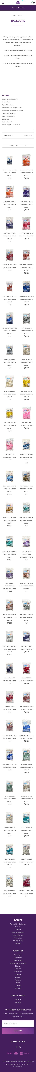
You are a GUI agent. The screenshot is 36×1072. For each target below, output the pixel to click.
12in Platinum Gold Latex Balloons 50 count (9, 520)
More (18, 983)
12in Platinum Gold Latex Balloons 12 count (26, 488)
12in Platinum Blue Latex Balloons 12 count (26, 457)
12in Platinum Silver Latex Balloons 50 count (9, 649)
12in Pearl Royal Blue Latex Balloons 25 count (9, 330)
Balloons (18, 969)
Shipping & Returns (18, 932)
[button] (18, 136)
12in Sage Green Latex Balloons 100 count (26, 767)
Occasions (18, 972)
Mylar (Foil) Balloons (8, 105)
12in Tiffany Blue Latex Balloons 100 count (26, 830)
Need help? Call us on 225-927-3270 (18, 1064)
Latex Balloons (6, 102)
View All (18, 1002)
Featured (18, 980)
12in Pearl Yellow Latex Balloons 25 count (10, 425)
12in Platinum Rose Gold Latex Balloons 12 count (26, 585)
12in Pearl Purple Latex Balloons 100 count (26, 204)
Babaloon (18, 1000)
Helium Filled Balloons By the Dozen (12, 107)
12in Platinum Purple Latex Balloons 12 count (26, 554)
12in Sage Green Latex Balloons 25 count (10, 798)
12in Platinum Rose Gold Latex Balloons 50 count (9, 617)
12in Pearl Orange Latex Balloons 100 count (26, 172)
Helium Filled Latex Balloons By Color (12, 110)
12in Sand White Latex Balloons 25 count (10, 830)
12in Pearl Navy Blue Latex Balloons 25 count (10, 172)
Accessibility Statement (18, 924)
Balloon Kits (5, 119)
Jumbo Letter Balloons (8, 116)
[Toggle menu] (2, 2)
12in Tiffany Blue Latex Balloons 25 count (10, 862)
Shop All (18, 988)
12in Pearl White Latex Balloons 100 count (26, 362)
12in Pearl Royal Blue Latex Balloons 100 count (26, 299)
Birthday (18, 966)
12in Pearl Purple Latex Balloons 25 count (10, 236)
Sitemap (18, 943)
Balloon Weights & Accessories (11, 124)
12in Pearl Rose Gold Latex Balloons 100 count (26, 267)
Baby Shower (18, 960)
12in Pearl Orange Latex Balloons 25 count (9, 204)
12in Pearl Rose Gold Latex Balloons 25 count (10, 299)
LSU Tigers (18, 955)
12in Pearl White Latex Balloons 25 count (10, 394)
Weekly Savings (18, 935)
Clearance (18, 985)
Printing (18, 929)
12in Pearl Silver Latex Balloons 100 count (26, 330)
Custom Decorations (8, 122)
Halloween (18, 958)
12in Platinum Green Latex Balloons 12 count (26, 520)
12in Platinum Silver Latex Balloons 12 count (26, 617)
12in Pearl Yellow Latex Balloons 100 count (26, 394)
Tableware (18, 977)
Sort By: (12, 145)
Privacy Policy (18, 941)
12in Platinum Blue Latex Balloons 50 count (9, 488)
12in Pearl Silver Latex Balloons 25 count (10, 362)
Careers (18, 927)
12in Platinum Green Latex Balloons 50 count (9, 554)
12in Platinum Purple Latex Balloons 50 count (9, 585)
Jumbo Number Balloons (9, 113)
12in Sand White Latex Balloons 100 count (26, 798)
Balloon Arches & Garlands (9, 99)
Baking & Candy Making (18, 963)
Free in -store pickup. (18, 8)
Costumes (18, 974)
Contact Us (18, 938)
